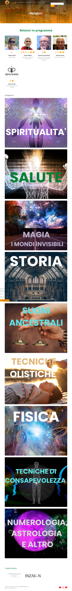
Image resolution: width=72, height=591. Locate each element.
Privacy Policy (32, 302)
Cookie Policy (40, 302)
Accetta (2, 300)
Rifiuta (7, 300)
